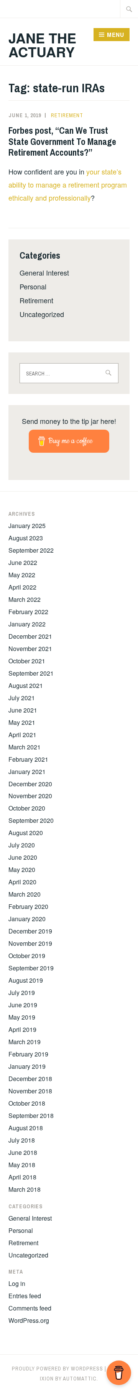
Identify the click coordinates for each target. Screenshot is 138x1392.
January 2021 (27, 771)
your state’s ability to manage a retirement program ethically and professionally (67, 184)
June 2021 (22, 710)
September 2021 (31, 673)
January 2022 (27, 624)
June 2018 (22, 1152)
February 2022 (28, 611)
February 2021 (28, 759)
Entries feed (24, 1295)
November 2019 (30, 943)
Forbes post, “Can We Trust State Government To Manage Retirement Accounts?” (62, 141)
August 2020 (25, 832)
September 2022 (31, 550)
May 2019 (21, 1017)
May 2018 (21, 1164)
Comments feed (29, 1308)
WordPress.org (28, 1320)
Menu (115, 34)
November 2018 (30, 1090)
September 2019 (31, 967)
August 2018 (25, 1127)
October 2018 (26, 1103)
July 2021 (21, 697)
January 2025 (27, 525)
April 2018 (22, 1177)
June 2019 (22, 1004)
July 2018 (21, 1140)
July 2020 (21, 845)
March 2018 (24, 1189)
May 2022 (21, 574)
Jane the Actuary (42, 44)
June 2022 (22, 562)
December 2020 (30, 783)
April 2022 (22, 587)
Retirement (67, 115)
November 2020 (30, 795)
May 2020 (21, 869)
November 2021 (30, 648)
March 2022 (24, 599)
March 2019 (24, 1041)
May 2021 (21, 722)
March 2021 (24, 747)
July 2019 (21, 992)
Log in (16, 1283)
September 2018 (31, 1115)
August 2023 (25, 537)
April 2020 (22, 881)
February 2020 (28, 906)
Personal (33, 286)
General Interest (44, 272)
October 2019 (26, 955)
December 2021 (30, 636)
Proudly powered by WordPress (57, 1368)
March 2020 (24, 894)
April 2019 (22, 1029)
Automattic (80, 1378)
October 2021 (26, 660)
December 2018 (30, 1078)
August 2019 (25, 980)
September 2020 (31, 820)
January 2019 (27, 1066)
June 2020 (22, 857)
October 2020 (26, 808)
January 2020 (27, 918)
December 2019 (30, 931)
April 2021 (22, 734)
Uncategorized (42, 314)
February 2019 (28, 1054)
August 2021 (25, 685)
